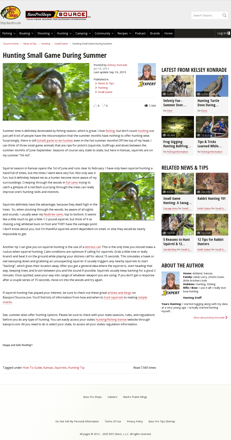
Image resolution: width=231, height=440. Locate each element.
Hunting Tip (76, 368)
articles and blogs (119, 293)
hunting (143, 131)
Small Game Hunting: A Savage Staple (176, 202)
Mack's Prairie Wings (135, 397)
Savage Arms (170, 208)
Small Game (61, 43)
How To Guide (32, 368)
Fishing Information (177, 151)
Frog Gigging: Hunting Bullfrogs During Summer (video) (176, 148)
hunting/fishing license (111, 319)
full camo (72, 182)
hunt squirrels (113, 297)
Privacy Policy (135, 421)
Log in (221, 33)
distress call (93, 247)
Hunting (62, 33)
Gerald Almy (170, 249)
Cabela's (112, 397)
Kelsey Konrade (117, 65)
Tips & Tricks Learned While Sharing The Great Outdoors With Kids (212, 148)
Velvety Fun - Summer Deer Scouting (173, 105)
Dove (204, 110)
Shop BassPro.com (10, 23)
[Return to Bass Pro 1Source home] (59, 19)
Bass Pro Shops (92, 397)
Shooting (43, 33)
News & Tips (30, 43)
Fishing (7, 33)
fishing (110, 131)
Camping (81, 33)
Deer (170, 110)
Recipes (122, 33)
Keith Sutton (204, 208)
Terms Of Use (113, 421)
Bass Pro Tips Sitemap (162, 421)
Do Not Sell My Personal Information (77, 421)
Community (102, 33)
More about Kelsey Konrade (209, 317)
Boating (24, 33)
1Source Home (11, 43)
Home (168, 33)
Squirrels (61, 368)
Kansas (48, 368)
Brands (155, 33)
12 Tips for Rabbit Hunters (211, 241)
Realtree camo (53, 214)
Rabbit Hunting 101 (212, 198)
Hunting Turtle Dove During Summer (208, 105)
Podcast (140, 33)
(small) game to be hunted (54, 140)
